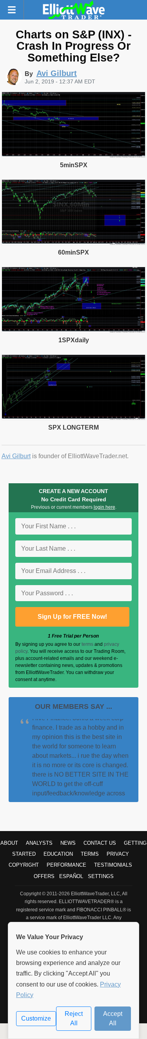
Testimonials (113, 865)
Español (71, 876)
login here (104, 507)
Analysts (39, 843)
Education (58, 854)
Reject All (74, 1018)
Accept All (112, 1018)
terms (87, 644)
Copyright (24, 865)
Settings (101, 876)
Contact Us (99, 843)
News (68, 843)
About (9, 843)
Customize (36, 1018)
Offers (44, 876)
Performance (66, 865)
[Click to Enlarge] (74, 155)
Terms (90, 854)
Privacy (118, 854)
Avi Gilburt (16, 456)
